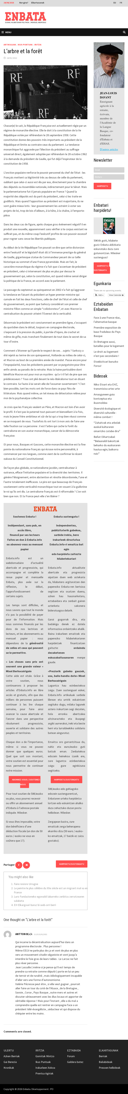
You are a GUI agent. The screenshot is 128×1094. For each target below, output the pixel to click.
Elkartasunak (37, 2)
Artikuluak (10, 44)
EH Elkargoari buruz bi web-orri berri (35, 905)
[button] (99, 295)
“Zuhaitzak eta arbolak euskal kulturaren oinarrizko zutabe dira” (107, 427)
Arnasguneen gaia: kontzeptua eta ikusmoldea (104, 399)
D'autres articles (109, 149)
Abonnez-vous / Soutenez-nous (26, 782)
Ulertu (9, 1050)
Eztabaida (74, 1050)
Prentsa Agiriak (44, 1073)
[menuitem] (115, 2)
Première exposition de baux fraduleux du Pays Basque (107, 332)
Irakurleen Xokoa (45, 1067)
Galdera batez (75, 1062)
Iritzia (37, 44)
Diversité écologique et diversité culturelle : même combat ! (107, 413)
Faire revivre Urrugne (26, 884)
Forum (71, 1056)
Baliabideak (105, 1062)
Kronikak (9, 1067)
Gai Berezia (10, 1062)
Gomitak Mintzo (44, 1056)
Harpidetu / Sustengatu (101, 268)
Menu (8, 32)
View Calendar (115, 295)
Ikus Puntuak (25, 44)
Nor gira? (23, 2)
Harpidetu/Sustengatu (66, 779)
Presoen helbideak (109, 1067)
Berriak (103, 1056)
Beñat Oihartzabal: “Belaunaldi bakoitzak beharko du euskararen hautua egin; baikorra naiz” (107, 445)
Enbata (26, 1089)
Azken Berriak (12, 1056)
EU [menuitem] (114, 2)
